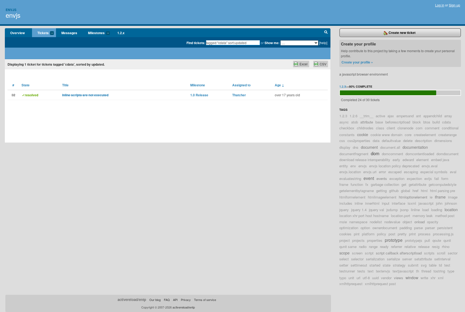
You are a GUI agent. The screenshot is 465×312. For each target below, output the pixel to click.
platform (368, 233)
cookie (362, 134)
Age (279, 85)
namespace (358, 221)
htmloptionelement (413, 197)
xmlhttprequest (350, 283)
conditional (450, 127)
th (417, 271)
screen (357, 253)
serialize (393, 258)
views (398, 277)
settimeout (359, 265)
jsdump (392, 209)
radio (363, 246)
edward (408, 159)
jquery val (376, 209)
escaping (411, 171)
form (444, 178)
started (374, 265)
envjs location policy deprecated (394, 165)
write (424, 277)
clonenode (405, 127)
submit (413, 265)
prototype (394, 240)
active (380, 115)
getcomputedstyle (442, 184)
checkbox (346, 127)
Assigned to (241, 85)
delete (408, 140)
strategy (399, 265)
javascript (426, 203)
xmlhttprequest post (380, 283)
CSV (323, 64)
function (357, 184)
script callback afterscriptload (399, 253)
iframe (440, 197)
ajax (391, 115)
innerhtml (372, 203)
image (452, 197)
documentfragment (353, 153)
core (408, 134)
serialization (375, 258)
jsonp (404, 209)
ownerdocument (384, 227)
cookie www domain (386, 134)
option (365, 227)
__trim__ (366, 115)
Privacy (186, 299)
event (369, 178)
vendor (386, 277)
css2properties (358, 140)
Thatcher (239, 95)
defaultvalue (391, 140)
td (440, 265)
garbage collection (385, 184)
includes (345, 203)
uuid (375, 277)
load (425, 209)
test (447, 265)
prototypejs (413, 240)
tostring (439, 271)
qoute (436, 240)
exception (396, 178)
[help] (323, 42)
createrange (447, 134)
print (412, 233)
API (175, 299)
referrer (396, 246)
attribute (366, 122)
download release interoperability (364, 159)
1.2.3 (343, 115)
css (342, 140)
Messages (69, 32)
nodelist (376, 221)
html (424, 190)
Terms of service (205, 299)
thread (426, 271)
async (344, 122)
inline (359, 203)
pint (357, 233)
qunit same (348, 246)
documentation (415, 147)
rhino (445, 246)
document (369, 147)
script (369, 253)
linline (415, 209)
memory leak (423, 215)
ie (431, 197)
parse (418, 227)
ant (418, 115)
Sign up (454, 5)
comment (432, 127)
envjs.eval (430, 165)
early (396, 159)
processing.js (443, 233)
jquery (344, 209)
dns (355, 147)
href (415, 190)
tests (361, 271)
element (422, 159)
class (380, 127)
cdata (446, 122)
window (412, 277)
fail (436, 178)
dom (375, 153)
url (358, 277)
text (371, 271)
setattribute (423, 258)
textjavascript (403, 271)
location (451, 209)
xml (440, 277)
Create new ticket (401, 32)
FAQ (167, 299)
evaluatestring (350, 178)
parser (430, 227)
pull (427, 240)
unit (351, 277)
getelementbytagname (356, 190)
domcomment (392, 153)
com (419, 127)
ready (384, 246)
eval (453, 171)
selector (357, 258)
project (344, 240)
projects (358, 240)
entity (343, 165)
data (376, 140)
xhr (433, 277)
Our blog (155, 299)
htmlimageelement (382, 197)
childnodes (365, 127)
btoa (426, 122)
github (394, 190)
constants (347, 134)
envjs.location (350, 171)
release (423, 246)
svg (424, 265)
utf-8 (366, 277)
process (424, 233)
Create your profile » (357, 62)
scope (344, 253)
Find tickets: (195, 42)
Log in (439, 5)
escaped (394, 171)
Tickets (40, 33)
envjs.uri (369, 171)
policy (381, 233)
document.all (390, 147)
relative (410, 246)
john (439, 203)
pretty (402, 233)
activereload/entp (132, 299)
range (373, 246)
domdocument (447, 153)
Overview (17, 32)
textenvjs (383, 271)
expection (414, 178)
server (407, 258)
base (379, 122)
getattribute (417, 184)
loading (436, 209)
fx (366, 184)
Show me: (272, 42)
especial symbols (434, 171)
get (403, 184)
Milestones (94, 33)
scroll (441, 253)
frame (343, 184)
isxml (412, 203)
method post (445, 215)
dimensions (443, 140)
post (392, 233)
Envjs (11, 9)
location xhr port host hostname (364, 215)
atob (354, 122)
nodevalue (392, 221)
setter (343, 265)
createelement (425, 134)
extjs (428, 178)
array (448, 115)
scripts (429, 253)
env (353, 165)
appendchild (432, 115)
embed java (440, 159)
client (391, 127)
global (405, 190)
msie (343, 221)
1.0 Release (199, 95)
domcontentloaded (420, 153)
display (344, 147)
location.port (400, 215)
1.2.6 (353, 115)
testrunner (347, 271)
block (417, 122)
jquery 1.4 (359, 209)
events (381, 178)
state (386, 265)
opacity (432, 221)
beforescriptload (397, 122)
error (382, 171)
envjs (13, 15)
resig (435, 246)
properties (374, 240)
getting (381, 190)
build (436, 122)
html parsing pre (442, 190)
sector (452, 253)
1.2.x (121, 32)
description (423, 140)
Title (65, 85)
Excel (304, 64)
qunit (447, 240)
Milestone (197, 85)
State (26, 85)
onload (419, 221)
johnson (451, 203)
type (451, 271)
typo (342, 277)
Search (326, 32)
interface (398, 203)
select (344, 258)
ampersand (405, 115)
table (432, 265)
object (407, 221)
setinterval (442, 258)
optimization (348, 227)
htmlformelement (352, 197)
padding (406, 227)
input (385, 203)
